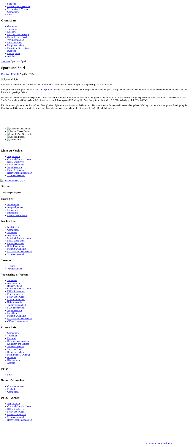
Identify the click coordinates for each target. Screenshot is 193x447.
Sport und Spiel (14, 42)
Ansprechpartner (15, 207)
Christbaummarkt (15, 386)
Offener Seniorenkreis (17, 321)
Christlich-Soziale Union (19, 159)
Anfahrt (11, 56)
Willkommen (13, 204)
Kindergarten (13, 53)
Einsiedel (11, 31)
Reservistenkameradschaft (19, 172)
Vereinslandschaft (15, 40)
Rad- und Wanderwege (18, 34)
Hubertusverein (14, 302)
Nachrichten (13, 227)
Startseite (11, 3)
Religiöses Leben (15, 45)
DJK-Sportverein (46, 89)
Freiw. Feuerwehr (15, 164)
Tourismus (12, 29)
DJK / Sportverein (16, 162)
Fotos (10, 14)
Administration (165, 443)
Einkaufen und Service (18, 37)
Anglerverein (13, 156)
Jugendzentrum (14, 167)
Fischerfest (12, 389)
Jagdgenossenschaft (16, 305)
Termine (11, 266)
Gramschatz (13, 12)
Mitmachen (12, 210)
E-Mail (14, 74)
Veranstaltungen (14, 268)
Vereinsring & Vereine (17, 9)
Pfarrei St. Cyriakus (16, 170)
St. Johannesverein (16, 175)
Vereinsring (12, 232)
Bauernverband (14, 286)
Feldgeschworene (15, 294)
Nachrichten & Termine (18, 6)
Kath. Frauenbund (16, 246)
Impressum (12, 212)
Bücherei (11, 50)
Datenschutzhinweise (17, 215)
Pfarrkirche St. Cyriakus (18, 48)
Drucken (5, 74)
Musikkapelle (13, 313)
